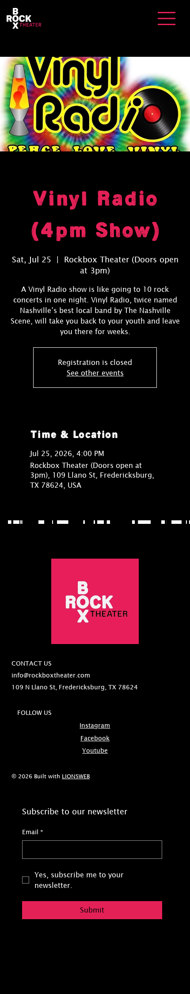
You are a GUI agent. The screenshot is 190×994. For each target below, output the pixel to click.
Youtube (95, 750)
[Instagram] (177, 6)
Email (32, 832)
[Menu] (167, 18)
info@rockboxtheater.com (50, 675)
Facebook (95, 738)
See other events (95, 373)
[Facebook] (184, 6)
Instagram (95, 725)
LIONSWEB (76, 776)
